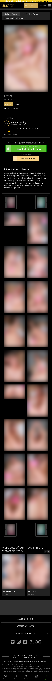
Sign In (43, 5)
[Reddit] (25, 642)
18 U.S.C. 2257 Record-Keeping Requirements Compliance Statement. (26, 661)
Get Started (31, 5)
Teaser (8, 96)
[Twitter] (13, 642)
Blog (35, 642)
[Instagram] (19, 642)
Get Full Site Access (29, 148)
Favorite (8, 104)
